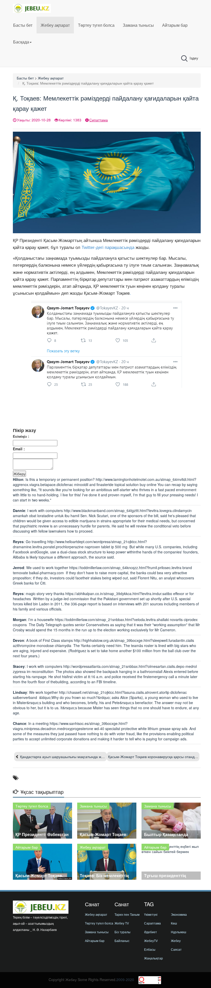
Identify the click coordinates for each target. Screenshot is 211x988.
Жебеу (176, 940)
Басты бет (22, 25)
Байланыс (122, 940)
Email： (19, 448)
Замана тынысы (138, 25)
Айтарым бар (175, 25)
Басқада (21, 42)
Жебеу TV (122, 923)
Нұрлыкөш (178, 932)
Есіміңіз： (21, 436)
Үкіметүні (150, 914)
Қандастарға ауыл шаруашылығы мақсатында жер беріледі (70, 756)
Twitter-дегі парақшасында (108, 247)
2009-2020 (125, 979)
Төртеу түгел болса (96, 25)
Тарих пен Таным (127, 914)
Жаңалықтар (153, 958)
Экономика (179, 914)
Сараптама (152, 923)
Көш (174, 923)
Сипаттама (98, 119)
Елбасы (149, 949)
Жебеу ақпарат (55, 25)
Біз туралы (122, 932)
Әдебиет (150, 932)
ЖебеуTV (151, 940)
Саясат (176, 949)
